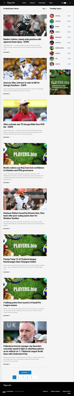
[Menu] (4, 3)
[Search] (70, 3)
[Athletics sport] (52, 42)
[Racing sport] (52, 26)
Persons (32, 2)
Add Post (45, 391)
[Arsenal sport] (52, 32)
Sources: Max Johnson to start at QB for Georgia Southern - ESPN (21, 84)
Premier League (59, 48)
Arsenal (57, 32)
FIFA (56, 58)
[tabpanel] (60, 82)
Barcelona (58, 37)
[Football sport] (52, 15)
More (50, 2)
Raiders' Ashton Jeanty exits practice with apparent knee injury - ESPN (22, 40)
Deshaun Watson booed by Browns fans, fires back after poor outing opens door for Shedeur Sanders (23, 216)
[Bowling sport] (52, 53)
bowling (57, 53)
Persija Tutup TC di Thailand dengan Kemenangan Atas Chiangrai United (19, 260)
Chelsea (57, 64)
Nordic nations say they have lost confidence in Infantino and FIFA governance (23, 169)
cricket (54, 83)
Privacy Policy (67, 391)
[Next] (36, 377)
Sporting (57, 21)
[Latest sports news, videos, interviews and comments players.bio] (11, 3)
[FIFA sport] (52, 58)
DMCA (69, 393)
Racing (57, 26)
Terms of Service (55, 391)
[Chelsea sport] (52, 64)
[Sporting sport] (52, 21)
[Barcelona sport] (52, 37)
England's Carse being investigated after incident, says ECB (60, 87)
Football (57, 15)
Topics (24, 2)
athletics (58, 42)
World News (42, 2)
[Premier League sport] (52, 48)
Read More (6, 52)
